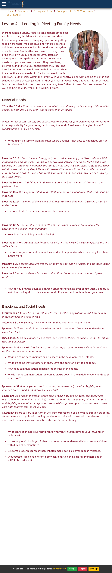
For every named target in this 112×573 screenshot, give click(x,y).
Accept (72, 569)
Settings (94, 569)
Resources (23, 11)
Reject (83, 569)
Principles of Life (43, 11)
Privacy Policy (59, 569)
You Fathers (13, 14)
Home (10, 11)
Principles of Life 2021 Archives (75, 11)
